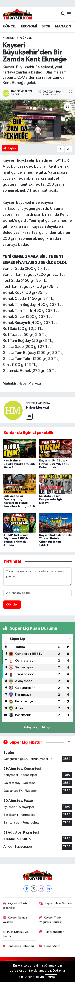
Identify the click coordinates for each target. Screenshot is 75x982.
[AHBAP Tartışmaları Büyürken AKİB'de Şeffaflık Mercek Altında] (19, 523)
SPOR (46, 26)
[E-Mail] (29, 416)
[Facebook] (26, 888)
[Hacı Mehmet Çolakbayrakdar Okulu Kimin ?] (19, 448)
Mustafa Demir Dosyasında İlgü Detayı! (50, 499)
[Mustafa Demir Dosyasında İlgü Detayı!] (55, 484)
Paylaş (12, 148)
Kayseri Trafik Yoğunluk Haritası (50, 920)
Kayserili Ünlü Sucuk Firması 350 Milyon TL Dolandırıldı (54, 464)
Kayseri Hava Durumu (58, 903)
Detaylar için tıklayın (37, 727)
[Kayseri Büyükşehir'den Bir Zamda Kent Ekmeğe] (37, 122)
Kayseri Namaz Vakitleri (15, 920)
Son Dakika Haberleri (20, 946)
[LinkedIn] (48, 888)
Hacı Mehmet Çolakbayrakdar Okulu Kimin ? (19, 464)
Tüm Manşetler (54, 931)
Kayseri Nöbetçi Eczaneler (15, 905)
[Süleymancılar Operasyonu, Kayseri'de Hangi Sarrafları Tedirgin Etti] (19, 484)
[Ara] (63, 14)
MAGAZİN (63, 26)
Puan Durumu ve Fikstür (15, 934)
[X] (34, 888)
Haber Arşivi (52, 946)
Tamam (51, 977)
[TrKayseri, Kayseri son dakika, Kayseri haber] (18, 14)
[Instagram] (41, 888)
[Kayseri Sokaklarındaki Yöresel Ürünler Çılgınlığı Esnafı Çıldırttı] (55, 523)
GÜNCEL (9, 26)
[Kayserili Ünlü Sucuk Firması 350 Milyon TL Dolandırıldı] (55, 448)
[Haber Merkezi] (13, 410)
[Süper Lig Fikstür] (70, 742)
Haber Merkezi (37, 407)
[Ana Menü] (69, 14)
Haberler (9, 37)
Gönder (12, 604)
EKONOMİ (29, 26)
